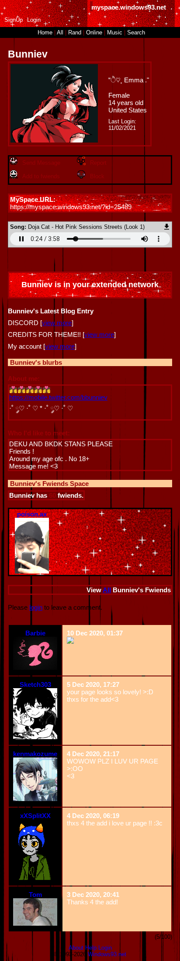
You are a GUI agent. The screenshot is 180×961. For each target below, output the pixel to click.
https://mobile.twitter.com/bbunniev (58, 397)
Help (91, 947)
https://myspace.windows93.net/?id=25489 (71, 207)
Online (94, 32)
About (76, 947)
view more (57, 322)
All (61, 32)
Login (34, 20)
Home (45, 32)
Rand (74, 32)
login (35, 607)
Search (136, 32)
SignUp (13, 20)
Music (114, 32)
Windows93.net (107, 954)
